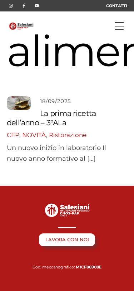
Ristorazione (67, 135)
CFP (13, 135)
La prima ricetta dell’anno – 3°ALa (51, 118)
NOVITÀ (34, 135)
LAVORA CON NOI (67, 239)
